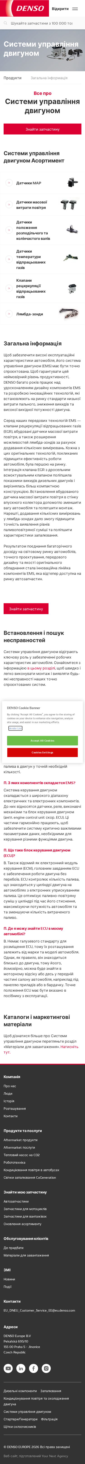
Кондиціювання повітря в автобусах (31, 1170)
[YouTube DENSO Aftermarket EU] (8, 1368)
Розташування (15, 1108)
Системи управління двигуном (27, 1411)
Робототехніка (14, 1162)
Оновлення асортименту (22, 1223)
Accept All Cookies (42, 740)
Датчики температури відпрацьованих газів (31, 259)
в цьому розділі (41, 667)
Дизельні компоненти (20, 1390)
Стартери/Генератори (20, 1419)
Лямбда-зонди (29, 313)
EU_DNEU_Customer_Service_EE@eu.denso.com (39, 1310)
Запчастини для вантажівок (25, 1216)
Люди (8, 1093)
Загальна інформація (49, 77)
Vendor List (15, 728)
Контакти (10, 1116)
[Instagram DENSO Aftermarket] (46, 1368)
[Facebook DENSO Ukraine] (33, 1368)
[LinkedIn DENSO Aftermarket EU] (20, 1368)
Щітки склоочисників (20, 1426)
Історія (9, 1101)
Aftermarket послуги (19, 1147)
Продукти (13, 77)
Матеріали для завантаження (26, 1255)
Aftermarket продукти (20, 1139)
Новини (9, 1279)
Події (7, 1286)
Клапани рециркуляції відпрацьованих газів (31, 288)
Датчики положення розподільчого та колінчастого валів (33, 230)
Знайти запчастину (43, 129)
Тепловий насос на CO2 (22, 1154)
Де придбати (13, 1247)
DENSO (24, 8)
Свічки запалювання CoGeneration (30, 1177)
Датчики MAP (28, 182)
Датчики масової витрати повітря (31, 204)
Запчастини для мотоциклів (25, 1208)
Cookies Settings (42, 752)
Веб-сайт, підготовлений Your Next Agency (36, 1456)
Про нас (10, 1086)
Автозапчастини (16, 1201)
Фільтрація (49, 1419)
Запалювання (50, 1390)
